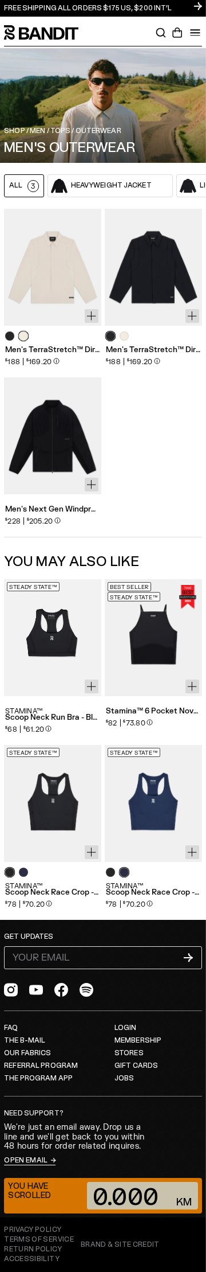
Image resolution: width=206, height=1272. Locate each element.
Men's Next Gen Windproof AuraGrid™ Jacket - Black (52, 509)
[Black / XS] (153, 267)
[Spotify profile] (86, 990)
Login (125, 1028)
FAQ (11, 1028)
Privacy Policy (32, 1230)
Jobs (124, 1078)
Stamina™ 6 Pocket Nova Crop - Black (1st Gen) (153, 711)
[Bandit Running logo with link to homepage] (47, 32)
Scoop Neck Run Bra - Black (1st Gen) (52, 717)
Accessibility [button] (32, 1259)
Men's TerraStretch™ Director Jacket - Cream (52, 350)
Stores (129, 1053)
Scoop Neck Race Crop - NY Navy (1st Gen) (153, 892)
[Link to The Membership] (103, 8)
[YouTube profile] (36, 990)
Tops (60, 131)
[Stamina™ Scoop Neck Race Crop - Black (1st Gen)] (52, 803)
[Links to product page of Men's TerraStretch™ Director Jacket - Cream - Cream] (23, 336)
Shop (14, 131)
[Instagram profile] (11, 990)
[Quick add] (91, 316)
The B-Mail (24, 1040)
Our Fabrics (27, 1053)
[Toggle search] (161, 32)
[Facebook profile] (61, 990)
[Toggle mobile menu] (195, 33)
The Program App (38, 1078)
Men (37, 131)
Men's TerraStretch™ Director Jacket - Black (153, 350)
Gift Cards (136, 1066)
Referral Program (41, 1066)
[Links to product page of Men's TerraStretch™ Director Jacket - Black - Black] (110, 336)
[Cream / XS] (52, 267)
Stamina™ (24, 711)
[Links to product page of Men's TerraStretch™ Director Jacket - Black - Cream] (124, 336)
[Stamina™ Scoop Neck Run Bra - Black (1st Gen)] (52, 637)
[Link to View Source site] (120, 1245)
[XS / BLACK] (52, 435)
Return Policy (33, 1249)
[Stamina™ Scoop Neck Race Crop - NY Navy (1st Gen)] (153, 803)
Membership (137, 1040)
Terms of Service (39, 1239)
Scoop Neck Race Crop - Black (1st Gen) (52, 892)
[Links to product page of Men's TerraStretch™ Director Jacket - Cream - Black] (9, 336)
